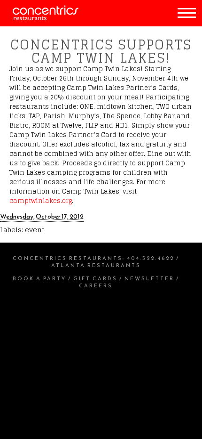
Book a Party (39, 278)
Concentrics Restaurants (68, 258)
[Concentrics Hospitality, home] (39, 18)
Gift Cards (95, 278)
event (34, 230)
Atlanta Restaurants (96, 265)
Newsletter (149, 278)
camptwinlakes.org (40, 200)
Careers (96, 285)
